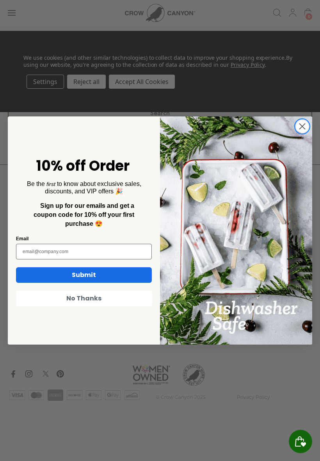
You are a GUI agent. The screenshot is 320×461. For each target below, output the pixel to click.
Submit (84, 274)
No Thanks (83, 298)
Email (22, 238)
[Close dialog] (302, 126)
